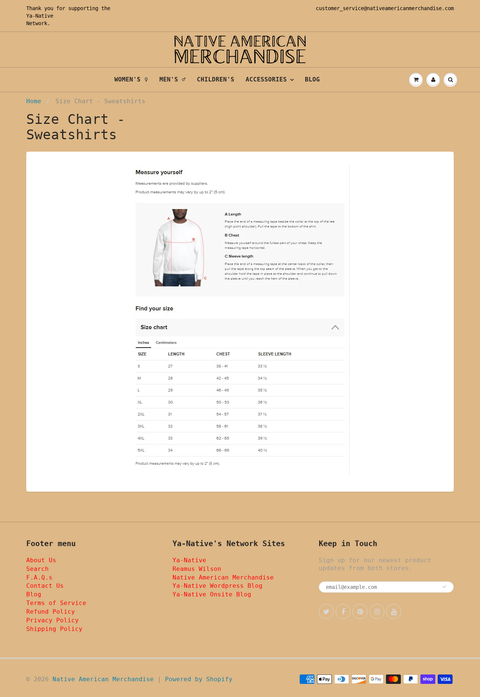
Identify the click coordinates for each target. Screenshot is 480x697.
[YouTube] (393, 611)
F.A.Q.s (39, 577)
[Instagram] (376, 611)
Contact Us (45, 585)
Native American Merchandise (223, 577)
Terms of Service (56, 603)
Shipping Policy (54, 628)
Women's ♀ (131, 79)
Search (37, 568)
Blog (312, 79)
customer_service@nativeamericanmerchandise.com (385, 8)
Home (33, 101)
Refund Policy (50, 611)
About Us (41, 560)
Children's (215, 79)
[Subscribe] (444, 587)
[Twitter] (326, 611)
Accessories (266, 79)
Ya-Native (39, 16)
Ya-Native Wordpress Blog (217, 585)
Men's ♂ (172, 79)
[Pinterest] (360, 611)
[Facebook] (343, 611)
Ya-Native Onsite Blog (211, 594)
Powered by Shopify (198, 679)
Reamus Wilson (196, 568)
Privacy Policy (52, 620)
